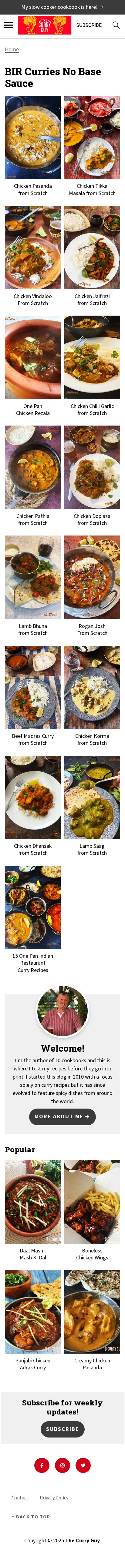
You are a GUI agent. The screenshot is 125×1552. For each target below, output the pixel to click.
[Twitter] (83, 1465)
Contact (20, 1497)
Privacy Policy (54, 1497)
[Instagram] (62, 1465)
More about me (59, 1116)
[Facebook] (41, 1465)
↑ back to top (31, 1517)
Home (12, 49)
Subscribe (62, 1429)
